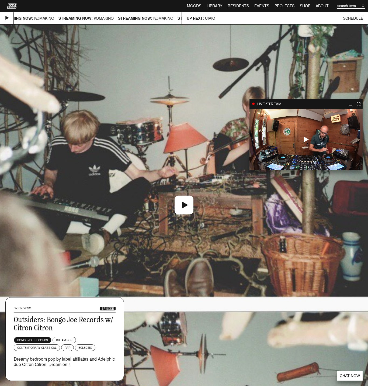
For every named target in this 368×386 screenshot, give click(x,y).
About (322, 5)
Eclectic (85, 348)
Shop (305, 5)
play (306, 139)
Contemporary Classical (37, 348)
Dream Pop (64, 340)
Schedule (353, 18)
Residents (238, 5)
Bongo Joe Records (32, 340)
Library (214, 5)
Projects (284, 5)
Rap (67, 348)
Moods (194, 5)
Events (261, 5)
